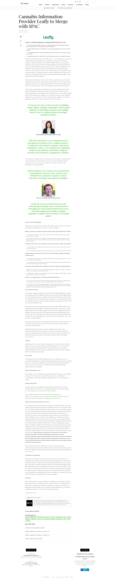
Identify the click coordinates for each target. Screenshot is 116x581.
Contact (57, 577)
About (53, 577)
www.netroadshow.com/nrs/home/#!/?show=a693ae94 (41, 390)
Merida (27, 519)
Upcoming (79, 4)
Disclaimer (67, 577)
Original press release (30, 492)
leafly (46, 517)
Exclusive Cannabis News (65, 8)
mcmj (69, 517)
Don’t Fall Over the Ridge (31, 563)
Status (72, 577)
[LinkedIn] (21, 46)
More (87, 4)
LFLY (64, 517)
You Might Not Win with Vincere (31, 555)
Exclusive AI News (49, 8)
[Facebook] (21, 37)
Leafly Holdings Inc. (59, 59)
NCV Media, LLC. (47, 577)
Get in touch (63, 504)
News (40, 4)
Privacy (61, 577)
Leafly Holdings (56, 517)
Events (47, 4)
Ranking (70, 4)
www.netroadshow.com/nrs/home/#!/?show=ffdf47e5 (43, 396)
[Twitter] (21, 41)
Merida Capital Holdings (40, 519)
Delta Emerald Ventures (34, 517)
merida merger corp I (58, 519)
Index (63, 4)
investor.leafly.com (56, 398)
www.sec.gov (29, 336)
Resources (55, 4)
